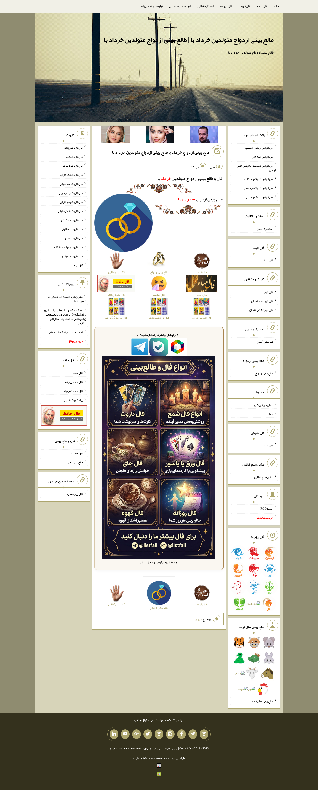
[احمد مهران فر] (204, 135)
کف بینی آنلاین (265, 342)
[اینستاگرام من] (170, 734)
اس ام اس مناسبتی (180, 6)
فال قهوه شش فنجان (261, 310)
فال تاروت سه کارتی (71, 184)
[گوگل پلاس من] (136, 734)
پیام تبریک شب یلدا (72, 400)
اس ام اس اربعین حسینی (259, 148)
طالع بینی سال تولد (262, 701)
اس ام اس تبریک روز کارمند (257, 179)
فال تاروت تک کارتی (71, 175)
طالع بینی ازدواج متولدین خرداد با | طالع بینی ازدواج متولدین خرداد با (189, 39)
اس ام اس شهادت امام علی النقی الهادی (256, 168)
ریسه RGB (266, 508)
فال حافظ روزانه (74, 382)
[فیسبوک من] (181, 734)
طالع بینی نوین (75, 462)
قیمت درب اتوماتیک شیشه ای (66, 332)
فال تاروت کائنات (73, 166)
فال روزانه (226, 6)
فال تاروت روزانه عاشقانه (68, 247)
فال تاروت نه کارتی (72, 220)
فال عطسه (77, 453)
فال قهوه (268, 292)
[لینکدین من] (114, 734)
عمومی (198, 619)
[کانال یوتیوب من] (125, 734)
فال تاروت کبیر (74, 156)
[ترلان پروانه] (160, 135)
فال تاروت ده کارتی (72, 229)
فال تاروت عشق (73, 238)
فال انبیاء (268, 260)
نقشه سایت (140, 758)
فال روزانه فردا (74, 494)
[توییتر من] (147, 734)
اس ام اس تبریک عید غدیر (258, 188)
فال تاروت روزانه (73, 148)
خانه (276, 6)
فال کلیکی (267, 445)
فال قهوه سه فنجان (262, 301)
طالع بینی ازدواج (200, 199)
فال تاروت (244, 6)
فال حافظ (262, 6)
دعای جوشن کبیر (263, 405)
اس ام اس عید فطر (262, 156)
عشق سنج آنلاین (263, 477)
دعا (271, 414)
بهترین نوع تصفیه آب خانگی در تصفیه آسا (67, 299)
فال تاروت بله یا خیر (71, 256)
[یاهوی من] (204, 734)
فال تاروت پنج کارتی (71, 202)
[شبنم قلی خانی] (115, 135)
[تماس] (159, 734)
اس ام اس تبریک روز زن (259, 197)
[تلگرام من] (192, 734)
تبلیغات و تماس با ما (151, 6)
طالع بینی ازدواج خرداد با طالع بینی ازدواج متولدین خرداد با (161, 152)
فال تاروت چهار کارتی (71, 193)
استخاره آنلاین (205, 6)
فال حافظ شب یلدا (73, 391)
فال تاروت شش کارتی (70, 211)
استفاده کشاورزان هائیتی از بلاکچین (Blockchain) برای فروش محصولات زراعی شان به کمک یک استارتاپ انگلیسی (64, 316)
